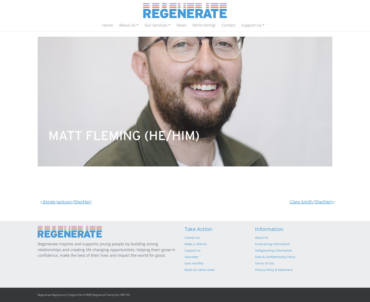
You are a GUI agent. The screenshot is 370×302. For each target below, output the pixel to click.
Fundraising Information (272, 244)
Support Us (251, 25)
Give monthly (194, 263)
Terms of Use (264, 263)
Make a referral (196, 244)
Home (107, 25)
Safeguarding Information (273, 250)
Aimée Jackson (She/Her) (66, 202)
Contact (228, 25)
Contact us (192, 238)
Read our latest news (200, 270)
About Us (127, 25)
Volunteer (191, 257)
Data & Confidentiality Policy (275, 257)
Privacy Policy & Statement (274, 270)
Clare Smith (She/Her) (311, 202)
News (181, 25)
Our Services (156, 25)
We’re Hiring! (204, 25)
